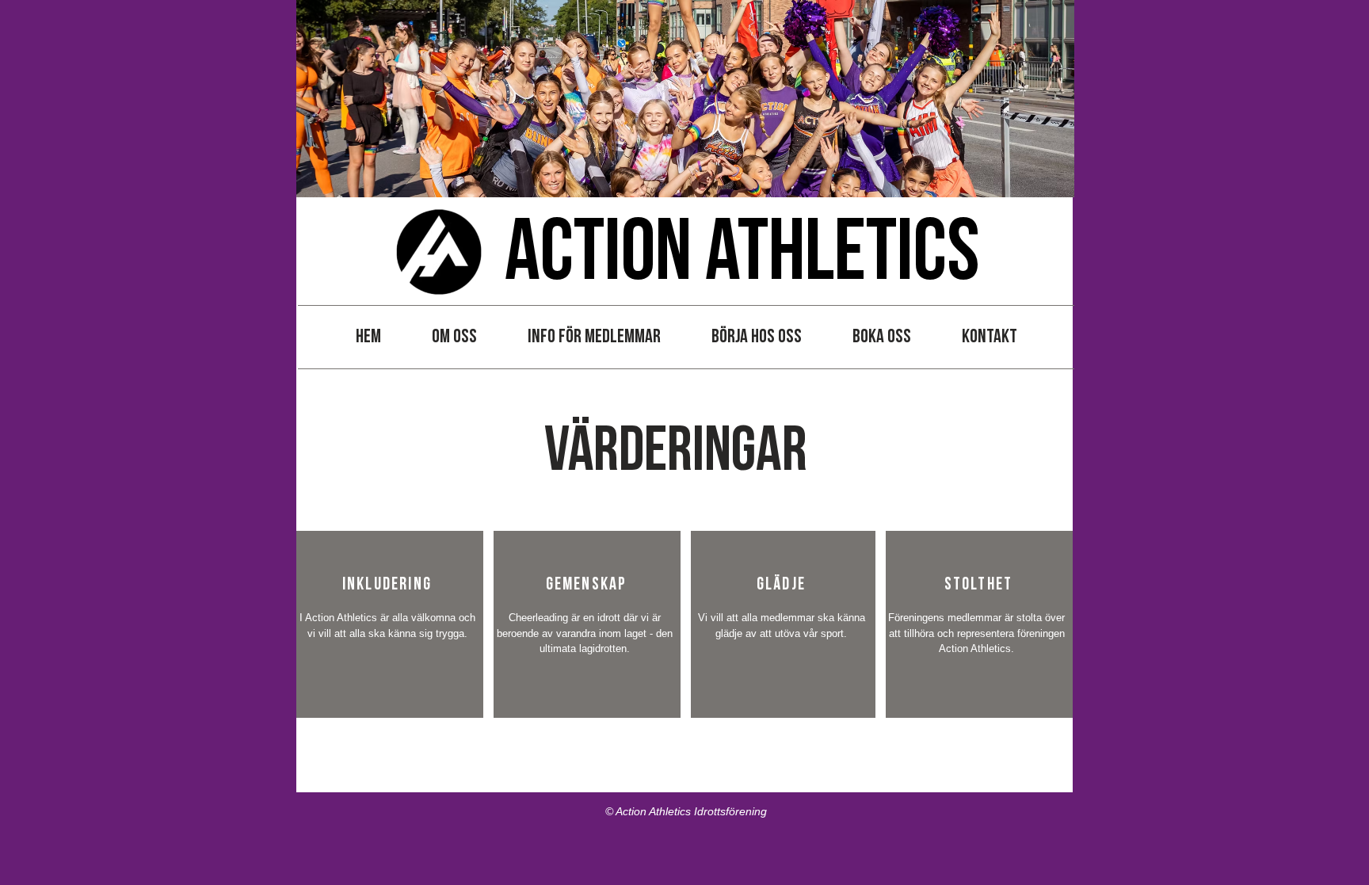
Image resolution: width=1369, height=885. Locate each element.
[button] (454, 336)
